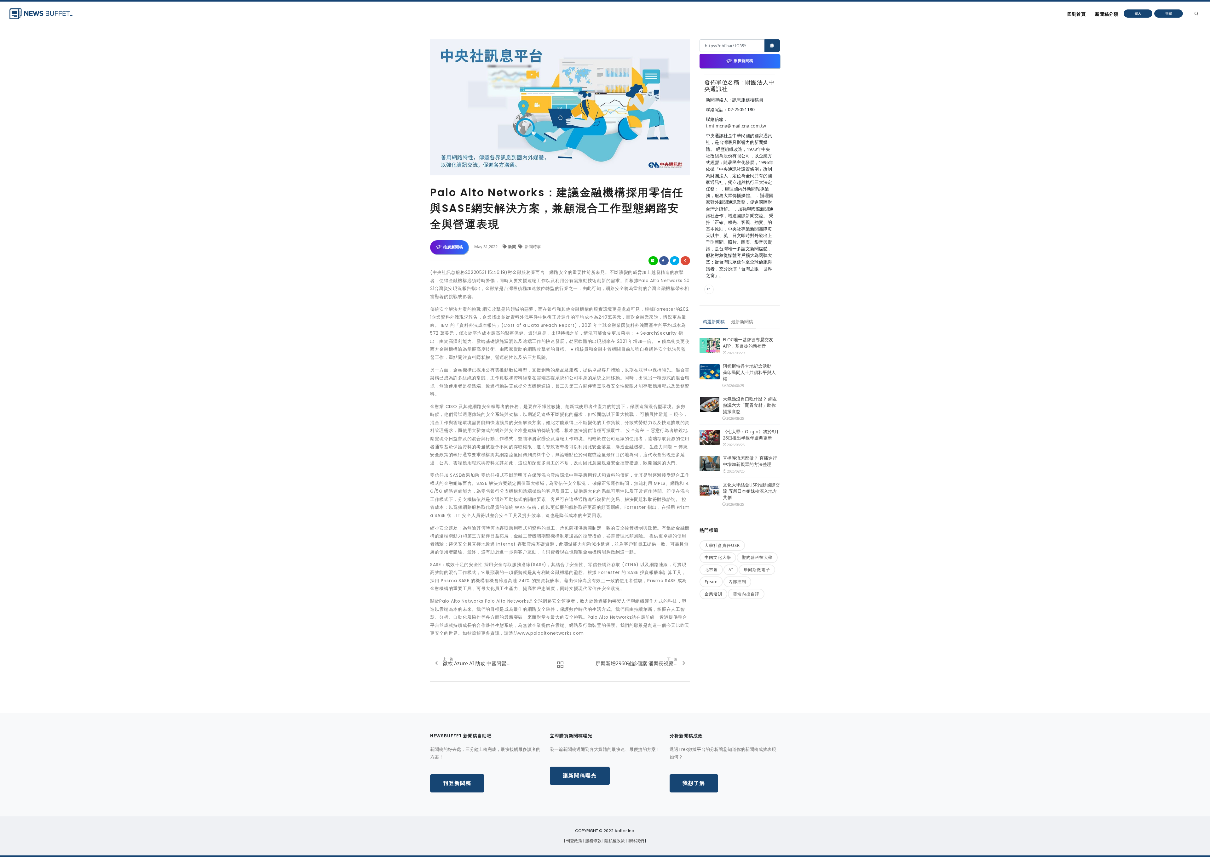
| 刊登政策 (573, 841)
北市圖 (711, 569)
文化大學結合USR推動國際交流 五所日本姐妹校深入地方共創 (751, 491)
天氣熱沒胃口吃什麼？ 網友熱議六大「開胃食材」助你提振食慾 (750, 405)
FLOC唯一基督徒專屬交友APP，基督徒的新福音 (748, 343)
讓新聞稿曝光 (580, 775)
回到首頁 (1076, 14)
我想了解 (694, 783)
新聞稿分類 (1106, 14)
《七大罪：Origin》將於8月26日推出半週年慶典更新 (751, 434)
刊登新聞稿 (457, 783)
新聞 (512, 246)
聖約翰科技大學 (757, 557)
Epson (711, 581)
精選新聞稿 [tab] (714, 322)
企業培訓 (713, 594)
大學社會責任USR (722, 545)
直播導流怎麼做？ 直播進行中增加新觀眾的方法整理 (750, 461)
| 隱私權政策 (614, 841)
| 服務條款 (592, 841)
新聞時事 (532, 246)
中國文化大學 (718, 557)
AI (731, 569)
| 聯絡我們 (635, 841)
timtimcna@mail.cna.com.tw (736, 126)
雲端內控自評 (746, 594)
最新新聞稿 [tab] (742, 322)
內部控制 (737, 581)
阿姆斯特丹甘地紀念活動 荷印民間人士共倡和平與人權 (749, 372)
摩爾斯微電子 (757, 569)
